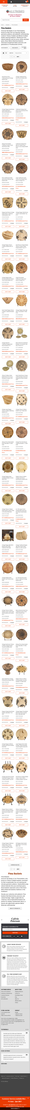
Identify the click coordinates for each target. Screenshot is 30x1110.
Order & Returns (14, 1078)
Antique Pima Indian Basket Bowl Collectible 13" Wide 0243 (8, 443)
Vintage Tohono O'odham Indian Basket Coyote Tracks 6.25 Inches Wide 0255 (8, 510)
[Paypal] (3, 1089)
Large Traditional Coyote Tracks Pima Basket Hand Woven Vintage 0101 (21, 179)
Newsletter (3, 997)
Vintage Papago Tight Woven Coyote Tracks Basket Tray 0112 (22, 214)
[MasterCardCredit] (12, 1089)
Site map (17, 1076)
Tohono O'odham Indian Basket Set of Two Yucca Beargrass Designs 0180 (7, 377)
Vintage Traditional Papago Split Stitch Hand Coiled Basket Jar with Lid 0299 (21, 546)
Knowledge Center (19, 995)
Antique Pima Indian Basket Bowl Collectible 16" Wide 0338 (22, 646)
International (5, 6)
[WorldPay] (9, 1089)
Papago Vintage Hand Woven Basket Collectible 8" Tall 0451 (8, 713)
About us (3, 1076)
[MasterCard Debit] (15, 1089)
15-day (15, 6)
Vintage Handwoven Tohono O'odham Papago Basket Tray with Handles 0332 (8, 646)
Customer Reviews (5, 995)
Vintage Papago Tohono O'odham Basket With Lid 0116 (7, 246)
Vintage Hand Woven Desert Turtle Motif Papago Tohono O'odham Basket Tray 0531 (8, 778)
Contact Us (17, 993)
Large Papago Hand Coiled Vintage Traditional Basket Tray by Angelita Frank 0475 (21, 745)
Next (18, 56)
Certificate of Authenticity (6, 993)
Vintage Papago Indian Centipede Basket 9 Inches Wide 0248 (7, 478)
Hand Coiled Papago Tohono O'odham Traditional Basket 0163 (8, 311)
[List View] (6, 53)
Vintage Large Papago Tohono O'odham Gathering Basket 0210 (8, 411)
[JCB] (2, 1092)
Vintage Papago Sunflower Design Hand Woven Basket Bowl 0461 (8, 745)
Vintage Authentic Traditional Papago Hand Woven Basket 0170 (7, 344)
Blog (16, 997)
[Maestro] (24, 1089)
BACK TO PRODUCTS (15, 908)
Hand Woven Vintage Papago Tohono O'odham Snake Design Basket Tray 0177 (22, 246)
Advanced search (5, 1078)
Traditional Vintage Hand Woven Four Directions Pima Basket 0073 (22, 111)
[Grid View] (3, 53)
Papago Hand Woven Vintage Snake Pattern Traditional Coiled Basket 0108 (8, 214)
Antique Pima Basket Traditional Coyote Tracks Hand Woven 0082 (7, 145)
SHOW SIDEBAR (14, 1108)
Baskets (7, 24)
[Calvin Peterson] (15, 919)
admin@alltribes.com (13, 1104)
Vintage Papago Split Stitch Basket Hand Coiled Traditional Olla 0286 (7, 546)
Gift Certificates (4, 998)
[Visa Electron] (20, 1089)
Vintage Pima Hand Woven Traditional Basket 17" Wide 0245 (22, 443)
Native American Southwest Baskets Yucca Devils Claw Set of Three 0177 (22, 344)
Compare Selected (15, 864)
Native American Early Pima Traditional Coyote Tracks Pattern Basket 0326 (22, 612)
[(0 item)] (26, 2)
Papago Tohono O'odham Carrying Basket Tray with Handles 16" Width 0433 (21, 680)
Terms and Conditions (6, 991)
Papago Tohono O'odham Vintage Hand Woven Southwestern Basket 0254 (21, 478)
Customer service (10, 1076)
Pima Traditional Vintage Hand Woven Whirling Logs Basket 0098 (7, 179)
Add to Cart (8, 90)
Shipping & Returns (19, 991)
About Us (17, 998)
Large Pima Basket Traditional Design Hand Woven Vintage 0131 (21, 279)
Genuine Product (25, 6)
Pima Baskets (15, 24)
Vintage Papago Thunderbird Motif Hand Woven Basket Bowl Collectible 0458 (22, 713)
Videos (16, 1002)
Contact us (21, 1078)
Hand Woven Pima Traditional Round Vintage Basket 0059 (7, 78)
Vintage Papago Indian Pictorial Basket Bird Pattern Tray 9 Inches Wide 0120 (8, 279)
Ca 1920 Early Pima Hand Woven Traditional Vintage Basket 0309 (21, 579)
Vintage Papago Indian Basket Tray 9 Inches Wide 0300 (7, 579)
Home (2, 24)
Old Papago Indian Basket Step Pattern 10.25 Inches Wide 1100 (21, 845)
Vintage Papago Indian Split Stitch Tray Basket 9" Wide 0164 (21, 311)
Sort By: (11, 53)
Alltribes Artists (18, 1000)
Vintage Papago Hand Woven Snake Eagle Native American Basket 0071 (8, 111)
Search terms (23, 1076)
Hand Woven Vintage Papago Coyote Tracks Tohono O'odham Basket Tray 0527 (22, 778)
